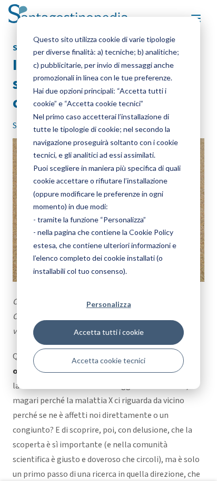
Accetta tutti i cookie (109, 332)
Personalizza (108, 304)
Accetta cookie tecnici (108, 360)
